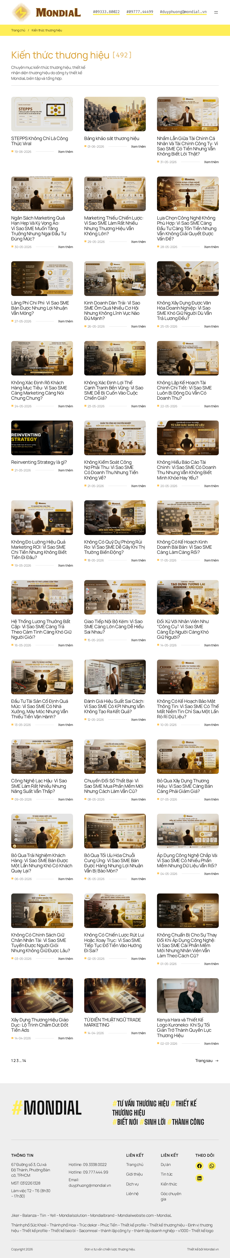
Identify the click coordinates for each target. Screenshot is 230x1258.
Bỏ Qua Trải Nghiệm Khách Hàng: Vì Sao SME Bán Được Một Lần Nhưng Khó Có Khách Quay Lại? (42, 863)
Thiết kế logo (202, 1230)
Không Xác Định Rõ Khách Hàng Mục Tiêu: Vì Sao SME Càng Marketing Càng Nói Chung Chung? (39, 390)
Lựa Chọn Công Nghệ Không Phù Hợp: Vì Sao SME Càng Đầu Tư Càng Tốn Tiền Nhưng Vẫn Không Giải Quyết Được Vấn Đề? (187, 228)
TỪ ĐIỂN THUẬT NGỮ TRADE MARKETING (113, 1022)
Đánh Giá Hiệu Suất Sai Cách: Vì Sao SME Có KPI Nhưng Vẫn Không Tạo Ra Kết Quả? (114, 706)
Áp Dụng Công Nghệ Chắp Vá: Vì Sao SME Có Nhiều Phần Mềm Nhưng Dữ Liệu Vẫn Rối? (188, 860)
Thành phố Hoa (63, 1225)
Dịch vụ (132, 1184)
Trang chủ (18, 30)
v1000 (183, 1230)
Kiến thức (169, 1184)
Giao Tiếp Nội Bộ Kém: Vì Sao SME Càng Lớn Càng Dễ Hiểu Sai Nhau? (114, 626)
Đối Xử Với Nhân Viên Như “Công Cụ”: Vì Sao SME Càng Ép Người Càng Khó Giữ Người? (183, 629)
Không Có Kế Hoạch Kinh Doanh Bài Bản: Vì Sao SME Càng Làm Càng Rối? (185, 547)
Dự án (166, 1164)
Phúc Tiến (109, 1225)
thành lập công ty (115, 1230)
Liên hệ (132, 1193)
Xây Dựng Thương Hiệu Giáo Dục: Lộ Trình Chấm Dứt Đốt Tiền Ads (40, 1024)
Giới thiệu (134, 1174)
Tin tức (166, 1174)
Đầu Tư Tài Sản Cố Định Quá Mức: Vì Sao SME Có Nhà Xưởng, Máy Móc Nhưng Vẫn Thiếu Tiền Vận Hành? (40, 709)
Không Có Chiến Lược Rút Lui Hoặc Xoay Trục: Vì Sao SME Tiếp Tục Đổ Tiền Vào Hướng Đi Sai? (114, 943)
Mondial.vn (211, 1249)
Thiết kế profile (133, 1225)
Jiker (15, 1215)
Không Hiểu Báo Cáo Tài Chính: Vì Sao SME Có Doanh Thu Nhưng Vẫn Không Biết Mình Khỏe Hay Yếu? (187, 470)
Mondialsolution (73, 1215)
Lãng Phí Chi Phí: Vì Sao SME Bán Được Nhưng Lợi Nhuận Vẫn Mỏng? (40, 308)
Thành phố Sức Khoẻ (28, 1225)
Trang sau (207, 1060)
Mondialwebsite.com (136, 1215)
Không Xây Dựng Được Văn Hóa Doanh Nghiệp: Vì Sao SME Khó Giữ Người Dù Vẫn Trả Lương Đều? (185, 311)
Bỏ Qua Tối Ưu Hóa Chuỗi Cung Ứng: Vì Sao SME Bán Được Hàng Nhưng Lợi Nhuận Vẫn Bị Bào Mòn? (114, 863)
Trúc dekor (88, 1225)
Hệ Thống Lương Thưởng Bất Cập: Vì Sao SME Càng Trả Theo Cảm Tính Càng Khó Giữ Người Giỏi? (41, 629)
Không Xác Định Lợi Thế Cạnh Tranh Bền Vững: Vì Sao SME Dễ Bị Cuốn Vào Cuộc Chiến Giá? (114, 390)
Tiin (43, 1215)
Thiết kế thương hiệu (167, 1225)
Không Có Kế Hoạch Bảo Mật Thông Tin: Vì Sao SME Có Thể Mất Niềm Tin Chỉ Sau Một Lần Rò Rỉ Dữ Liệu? (188, 709)
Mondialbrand (102, 1215)
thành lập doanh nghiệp (154, 1230)
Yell (53, 1215)
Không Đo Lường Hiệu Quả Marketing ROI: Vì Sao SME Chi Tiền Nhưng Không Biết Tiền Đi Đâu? (39, 550)
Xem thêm (65, 151)
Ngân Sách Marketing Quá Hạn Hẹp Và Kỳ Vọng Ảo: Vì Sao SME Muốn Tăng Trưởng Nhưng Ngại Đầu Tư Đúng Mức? (39, 228)
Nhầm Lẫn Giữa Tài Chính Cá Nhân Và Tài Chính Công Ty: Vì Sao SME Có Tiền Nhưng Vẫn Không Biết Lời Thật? (188, 146)
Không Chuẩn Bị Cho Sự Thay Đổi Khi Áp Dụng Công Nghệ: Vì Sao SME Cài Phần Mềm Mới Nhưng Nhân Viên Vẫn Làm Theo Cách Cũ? (187, 945)
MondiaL (164, 1215)
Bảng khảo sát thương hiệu (111, 138)
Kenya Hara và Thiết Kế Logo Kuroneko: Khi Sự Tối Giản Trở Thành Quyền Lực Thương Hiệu (184, 1027)
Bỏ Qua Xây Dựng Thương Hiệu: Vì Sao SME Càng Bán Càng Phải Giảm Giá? (185, 785)
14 (24, 1060)
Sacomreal (88, 1230)
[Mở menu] (216, 12)
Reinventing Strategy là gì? (39, 462)
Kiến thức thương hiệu (47, 30)
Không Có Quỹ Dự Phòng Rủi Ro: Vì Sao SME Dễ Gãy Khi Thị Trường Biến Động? (115, 547)
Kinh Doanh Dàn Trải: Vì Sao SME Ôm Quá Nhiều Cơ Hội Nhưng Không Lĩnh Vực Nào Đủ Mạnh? (112, 311)
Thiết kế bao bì (63, 1230)
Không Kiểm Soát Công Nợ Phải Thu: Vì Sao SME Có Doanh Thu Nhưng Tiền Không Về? (111, 470)
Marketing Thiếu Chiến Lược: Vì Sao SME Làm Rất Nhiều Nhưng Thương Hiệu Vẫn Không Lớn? (114, 226)
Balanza (29, 1215)
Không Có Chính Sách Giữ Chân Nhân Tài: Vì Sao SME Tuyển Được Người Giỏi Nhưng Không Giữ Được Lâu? (40, 943)
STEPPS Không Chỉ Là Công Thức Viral (40, 141)
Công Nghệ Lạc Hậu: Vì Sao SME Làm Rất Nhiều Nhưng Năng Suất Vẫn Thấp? (39, 785)
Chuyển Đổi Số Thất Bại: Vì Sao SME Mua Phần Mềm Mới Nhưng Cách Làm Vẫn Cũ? (114, 785)
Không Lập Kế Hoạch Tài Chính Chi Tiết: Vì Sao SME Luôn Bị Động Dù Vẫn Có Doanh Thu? (184, 390)
